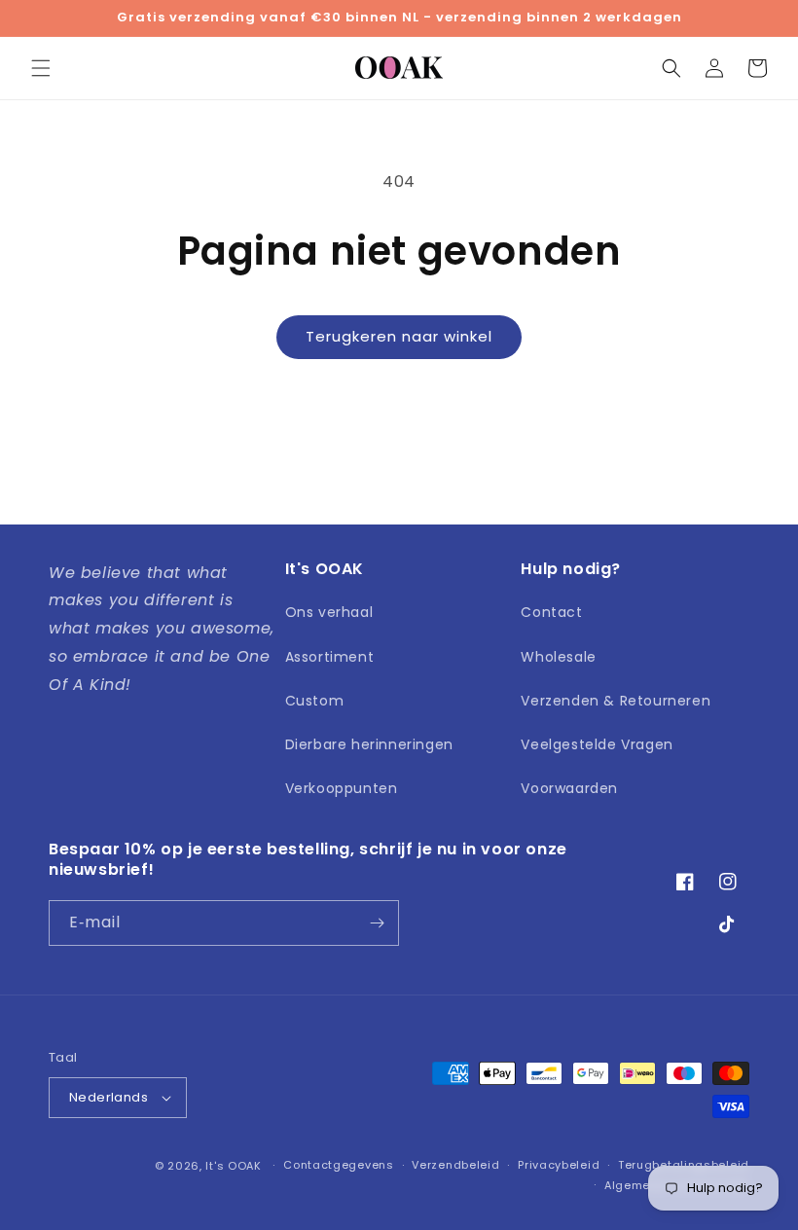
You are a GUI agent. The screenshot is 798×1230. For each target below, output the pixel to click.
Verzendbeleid (455, 1165)
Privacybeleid (558, 1165)
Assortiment (330, 657)
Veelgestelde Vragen (596, 744)
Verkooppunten (341, 788)
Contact (551, 612)
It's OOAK (233, 1166)
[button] (40, 68)
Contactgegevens (338, 1165)
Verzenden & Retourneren (615, 700)
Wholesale (558, 657)
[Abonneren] (376, 923)
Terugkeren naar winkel (399, 336)
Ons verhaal (329, 612)
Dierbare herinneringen (369, 744)
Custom (315, 700)
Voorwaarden (569, 788)
